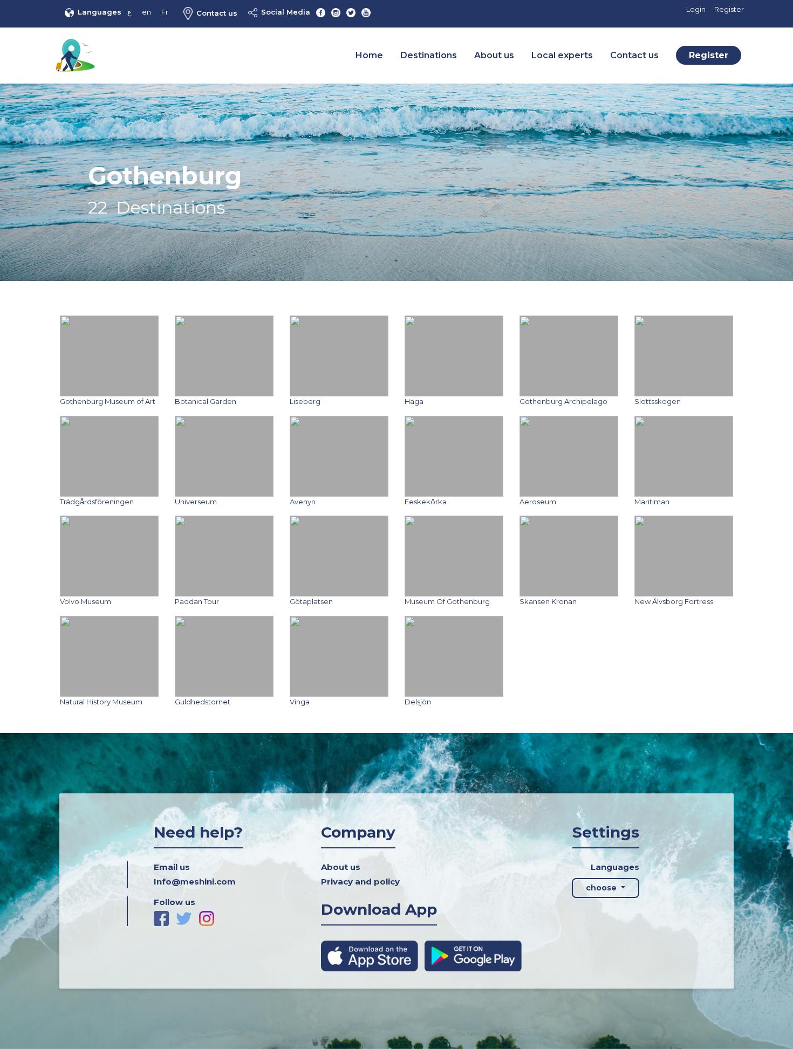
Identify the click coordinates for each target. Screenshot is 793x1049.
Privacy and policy (360, 881)
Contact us (216, 13)
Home (369, 55)
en (146, 12)
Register (729, 9)
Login (696, 9)
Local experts (562, 55)
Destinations (428, 55)
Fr (164, 12)
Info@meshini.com (195, 881)
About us (494, 55)
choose (602, 888)
